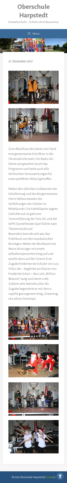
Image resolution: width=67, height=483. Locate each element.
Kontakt (50, 477)
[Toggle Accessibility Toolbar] (60, 476)
